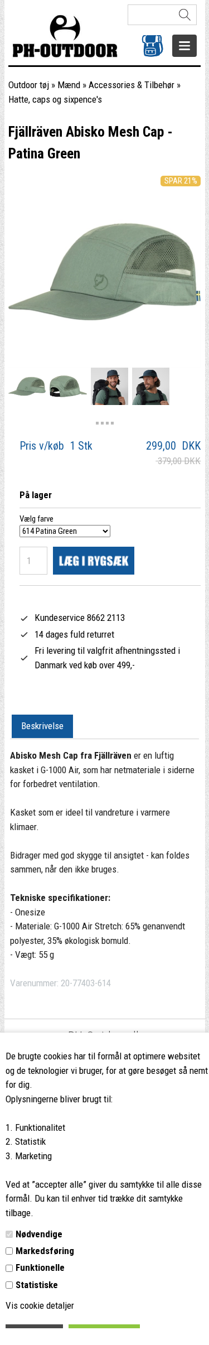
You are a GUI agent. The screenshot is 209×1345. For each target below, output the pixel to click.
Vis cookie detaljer (40, 1305)
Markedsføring (45, 1250)
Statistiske (37, 1284)
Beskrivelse (42, 725)
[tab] (42, 727)
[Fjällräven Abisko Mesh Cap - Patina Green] (27, 386)
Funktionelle (40, 1267)
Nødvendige (39, 1234)
